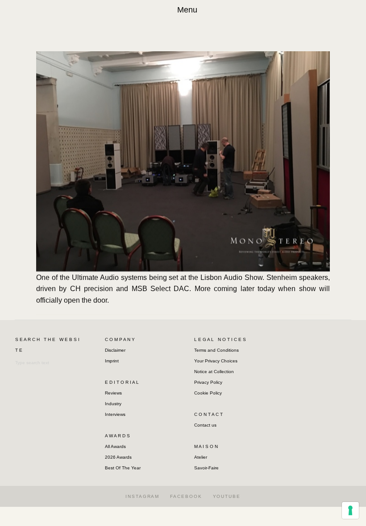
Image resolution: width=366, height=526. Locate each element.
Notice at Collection (214, 371)
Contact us (205, 425)
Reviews (113, 392)
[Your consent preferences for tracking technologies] (350, 510)
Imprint (112, 360)
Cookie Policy (208, 392)
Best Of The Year (123, 467)
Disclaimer (115, 350)
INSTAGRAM (142, 496)
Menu (187, 9)
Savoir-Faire (206, 467)
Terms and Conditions (216, 350)
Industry (113, 403)
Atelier (200, 457)
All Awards (115, 446)
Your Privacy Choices (215, 360)
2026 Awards (118, 457)
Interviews (115, 414)
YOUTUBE (227, 496)
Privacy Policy (208, 382)
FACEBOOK (186, 496)
